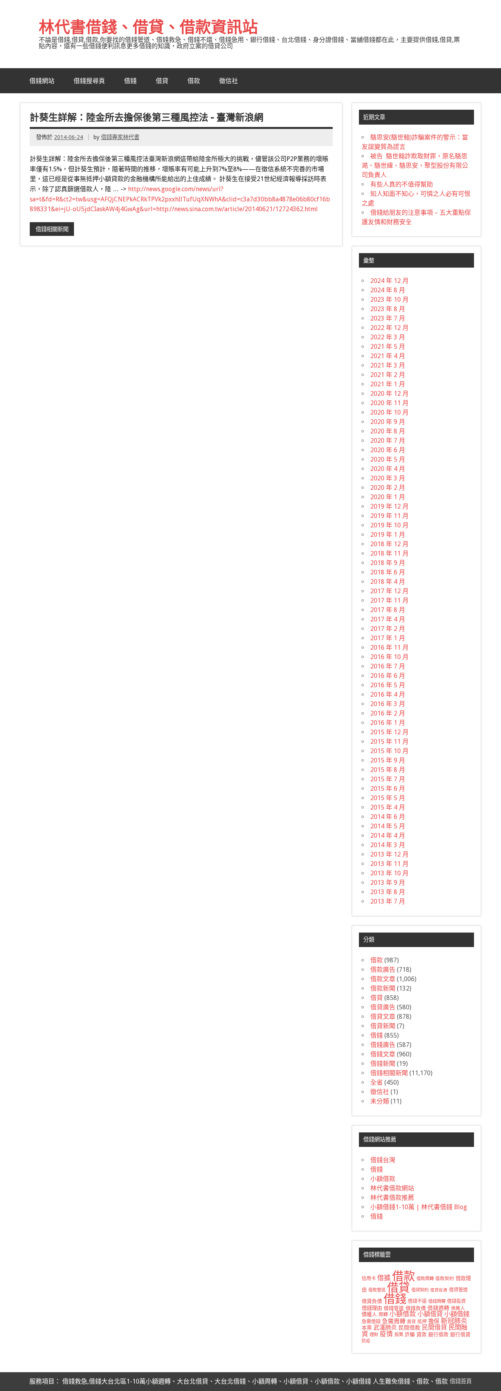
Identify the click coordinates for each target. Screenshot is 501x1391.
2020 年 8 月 (387, 431)
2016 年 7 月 (387, 666)
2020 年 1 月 (387, 497)
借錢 (130, 80)
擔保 (433, 1321)
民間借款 (409, 1327)
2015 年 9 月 (387, 760)
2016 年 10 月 (389, 657)
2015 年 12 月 (389, 732)
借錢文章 (382, 1054)
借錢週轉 (438, 1308)
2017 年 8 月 (387, 610)
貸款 (421, 1334)
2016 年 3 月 (387, 704)
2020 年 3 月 (387, 478)
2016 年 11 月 (389, 647)
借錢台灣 (382, 1160)
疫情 (386, 1334)
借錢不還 (417, 1301)
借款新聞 (382, 988)
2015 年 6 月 (387, 788)
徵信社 (228, 80)
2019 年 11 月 (389, 516)
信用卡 (369, 1278)
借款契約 (444, 1278)
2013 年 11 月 (389, 864)
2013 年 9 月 (387, 882)
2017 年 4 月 (387, 619)
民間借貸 (434, 1327)
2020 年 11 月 (389, 403)
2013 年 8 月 (387, 892)
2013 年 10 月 (389, 873)
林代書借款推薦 (392, 1197)
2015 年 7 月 (387, 779)
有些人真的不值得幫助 (401, 184)
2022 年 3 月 (387, 337)
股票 (399, 1334)
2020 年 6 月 (387, 450)
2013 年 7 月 (387, 901)
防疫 (366, 1341)
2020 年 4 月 (387, 469)
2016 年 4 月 (387, 694)
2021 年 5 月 (387, 346)
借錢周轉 (436, 1301)
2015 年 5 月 (387, 798)
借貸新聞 (382, 1026)
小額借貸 (430, 1314)
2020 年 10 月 (389, 412)
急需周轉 (393, 1321)
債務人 (458, 1308)
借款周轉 (425, 1278)
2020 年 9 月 (387, 422)
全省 (376, 1082)
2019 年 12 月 (389, 506)
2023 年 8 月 (387, 309)
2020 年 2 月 (387, 487)
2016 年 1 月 (387, 722)
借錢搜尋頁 (89, 80)
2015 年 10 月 (389, 751)
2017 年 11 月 (389, 600)
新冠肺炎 (454, 1321)
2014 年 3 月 (387, 845)
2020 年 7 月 (387, 440)
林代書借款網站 (392, 1188)
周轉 (383, 1314)
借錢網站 (41, 80)
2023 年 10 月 (389, 299)
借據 (384, 1278)
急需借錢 (371, 1321)
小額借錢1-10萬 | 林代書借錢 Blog (418, 1207)
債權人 (369, 1314)
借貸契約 (420, 1290)
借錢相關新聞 (52, 229)
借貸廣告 (382, 1007)
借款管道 (377, 1290)
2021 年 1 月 (387, 384)
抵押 (422, 1321)
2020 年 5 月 (387, 459)
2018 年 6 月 (387, 572)
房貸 (411, 1321)
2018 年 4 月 (387, 581)
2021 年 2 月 (387, 375)
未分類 (379, 1101)
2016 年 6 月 (387, 675)
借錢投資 (456, 1301)
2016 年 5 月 (387, 685)
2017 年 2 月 (387, 628)
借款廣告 (382, 969)
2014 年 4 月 (387, 835)
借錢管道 (394, 1308)
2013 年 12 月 (389, 854)
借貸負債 (372, 1301)
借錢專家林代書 (120, 137)
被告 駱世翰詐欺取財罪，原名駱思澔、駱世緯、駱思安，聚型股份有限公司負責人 (415, 165)
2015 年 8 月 (387, 769)
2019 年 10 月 (389, 525)
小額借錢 (456, 1314)
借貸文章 (382, 1016)
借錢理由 (372, 1308)
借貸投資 (438, 1290)
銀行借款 (438, 1334)
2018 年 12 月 (389, 544)
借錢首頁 (461, 1381)
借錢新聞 (382, 1063)
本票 (367, 1328)
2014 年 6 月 (387, 816)
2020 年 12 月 (389, 393)
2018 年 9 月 (387, 563)
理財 (373, 1334)
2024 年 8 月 (387, 290)
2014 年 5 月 (387, 826)
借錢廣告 (382, 1045)
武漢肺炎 (385, 1327)
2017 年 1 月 (387, 638)
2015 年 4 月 (387, 807)
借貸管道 (458, 1290)
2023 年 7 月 (387, 318)
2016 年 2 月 (387, 713)
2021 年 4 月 (387, 356)
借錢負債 (415, 1308)
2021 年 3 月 (387, 365)
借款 (193, 80)
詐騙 (410, 1334)
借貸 (162, 80)
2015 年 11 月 (389, 741)
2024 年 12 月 (389, 280)
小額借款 (382, 1179)
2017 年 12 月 (389, 591)
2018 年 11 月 (389, 553)
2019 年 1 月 (387, 534)
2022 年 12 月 (389, 327)
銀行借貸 (460, 1334)
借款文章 (382, 979)
